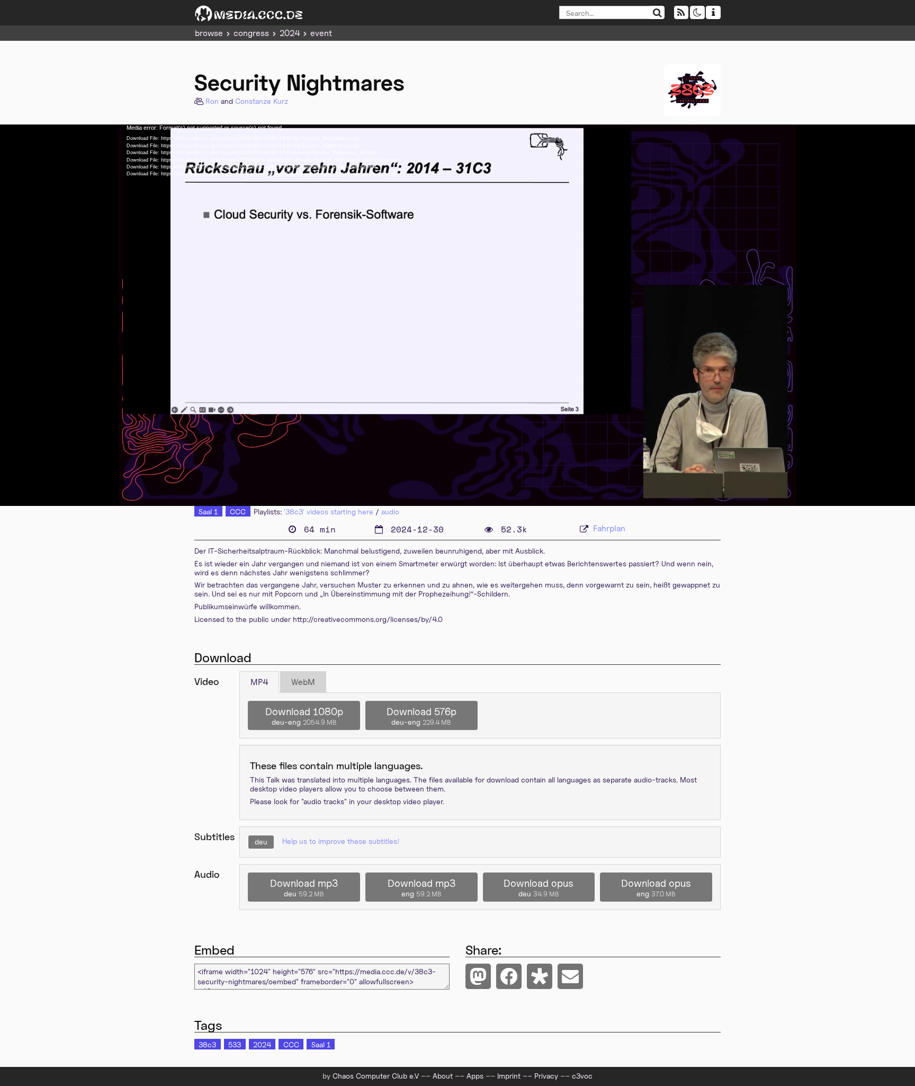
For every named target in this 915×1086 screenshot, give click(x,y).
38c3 (207, 1044)
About (443, 1075)
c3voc (582, 1075)
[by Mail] (570, 976)
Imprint (509, 1075)
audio (390, 511)
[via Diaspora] (539, 976)
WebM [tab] (303, 682)
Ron (212, 100)
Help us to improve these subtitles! (340, 840)
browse (209, 33)
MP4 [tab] (259, 682)
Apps (475, 1075)
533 (234, 1044)
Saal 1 (208, 511)
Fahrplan (609, 528)
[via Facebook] (509, 976)
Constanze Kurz (261, 100)
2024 (290, 33)
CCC (238, 511)
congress (251, 33)
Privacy (546, 1075)
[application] (457, 315)
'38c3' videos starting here (328, 511)
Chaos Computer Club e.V (376, 1075)
